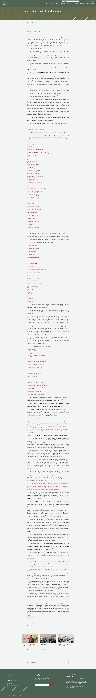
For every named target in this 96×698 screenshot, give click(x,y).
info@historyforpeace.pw (14, 685)
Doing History (44, 644)
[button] (63, 22)
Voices (29, 618)
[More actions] (68, 31)
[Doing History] (48, 638)
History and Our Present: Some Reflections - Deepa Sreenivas (30, 645)
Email (36, 682)
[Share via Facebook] (27, 622)
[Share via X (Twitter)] (30, 622)
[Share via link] (36, 622)
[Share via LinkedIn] (33, 622)
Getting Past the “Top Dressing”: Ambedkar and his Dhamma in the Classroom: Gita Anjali (65, 645)
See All (73, 631)
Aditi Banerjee (30, 615)
